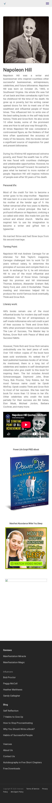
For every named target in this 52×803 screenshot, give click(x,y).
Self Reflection (10, 710)
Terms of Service (32, 789)
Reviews (7, 650)
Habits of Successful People (18, 735)
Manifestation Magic (14, 662)
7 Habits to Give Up (13, 716)
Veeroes (7, 744)
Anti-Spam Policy (17, 792)
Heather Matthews (12, 689)
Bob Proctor (9, 677)
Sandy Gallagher (11, 695)
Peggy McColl (10, 683)
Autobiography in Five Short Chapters (22, 762)
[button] (47, 3)
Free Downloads (11, 768)
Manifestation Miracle (14, 656)
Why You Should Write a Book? (19, 729)
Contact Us (9, 756)
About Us (8, 750)
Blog (5, 704)
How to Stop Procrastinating (18, 723)
